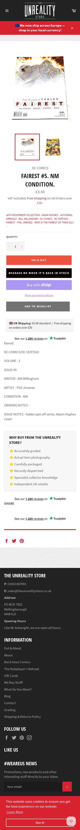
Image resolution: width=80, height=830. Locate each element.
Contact (10, 703)
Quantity (11, 236)
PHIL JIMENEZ (24, 222)
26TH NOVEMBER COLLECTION (23, 215)
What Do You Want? (18, 689)
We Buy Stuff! (13, 682)
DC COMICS (46, 219)
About (8, 655)
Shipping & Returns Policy (22, 716)
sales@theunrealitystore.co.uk (29, 591)
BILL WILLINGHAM (28, 219)
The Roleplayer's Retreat (21, 669)
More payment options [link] (39, 295)
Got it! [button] (40, 822)
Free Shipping (36, 198)
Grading (10, 710)
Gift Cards (11, 675)
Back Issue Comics (17, 662)
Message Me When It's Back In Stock (39, 273)
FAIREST (10, 222)
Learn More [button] (15, 812)
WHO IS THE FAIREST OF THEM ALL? (54, 222)
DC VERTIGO (61, 219)
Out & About (12, 648)
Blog (7, 696)
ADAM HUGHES (50, 215)
